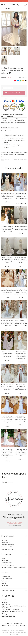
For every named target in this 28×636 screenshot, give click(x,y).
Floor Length (20, 152)
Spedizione (11, 127)
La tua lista (21, 77)
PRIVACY (23, 632)
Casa (2, 8)
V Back (23, 154)
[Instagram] (6, 596)
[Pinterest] (9, 596)
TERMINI (18, 632)
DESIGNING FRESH (14, 634)
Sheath (11, 154)
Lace (2, 154)
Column (8, 152)
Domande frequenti (6, 130)
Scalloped (6, 154)
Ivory (25, 152)
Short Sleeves (17, 154)
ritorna (16, 127)
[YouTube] (13, 596)
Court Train (13, 152)
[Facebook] (2, 596)
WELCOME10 (14, 522)
